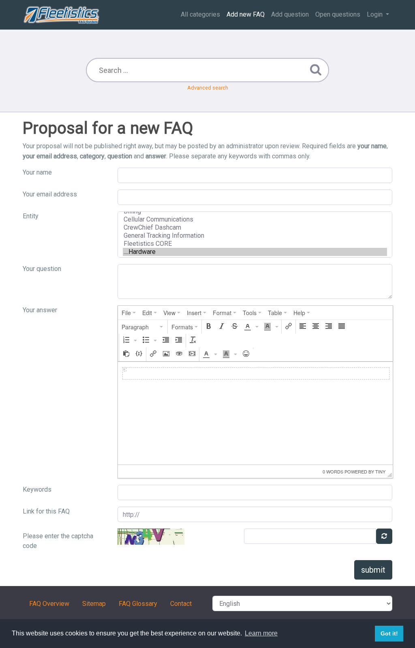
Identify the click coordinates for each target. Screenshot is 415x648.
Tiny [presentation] (380, 471)
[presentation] (128, 312)
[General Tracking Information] (255, 236)
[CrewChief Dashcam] (255, 228)
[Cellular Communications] (255, 219)
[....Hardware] (255, 252)
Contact (181, 604)
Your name (37, 172)
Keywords (37, 489)
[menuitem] (129, 313)
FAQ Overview (49, 604)
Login (375, 14)
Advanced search (207, 88)
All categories (200, 14)
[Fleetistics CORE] (255, 244)
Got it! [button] (389, 633)
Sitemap (94, 604)
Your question (42, 269)
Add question (290, 14)
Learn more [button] (261, 633)
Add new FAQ (246, 14)
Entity (31, 216)
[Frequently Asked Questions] (61, 14)
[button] (143, 327)
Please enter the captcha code (58, 541)
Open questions (337, 14)
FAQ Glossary (138, 604)
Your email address (50, 194)
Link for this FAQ (46, 511)
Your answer (40, 310)
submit (373, 570)
